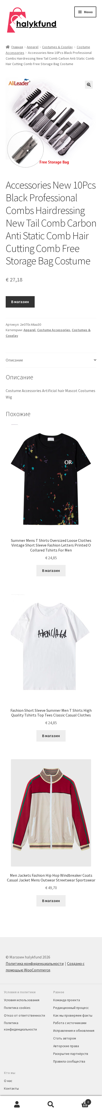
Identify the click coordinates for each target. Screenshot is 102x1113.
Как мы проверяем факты (72, 1015)
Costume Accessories (53, 330)
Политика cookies (17, 1007)
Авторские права (66, 1046)
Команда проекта (66, 1000)
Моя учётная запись (17, 1104)
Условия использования (21, 1000)
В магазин (20, 301)
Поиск (51, 1104)
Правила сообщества (69, 1061)
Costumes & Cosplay (57, 47)
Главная (17, 47)
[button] (89, 85)
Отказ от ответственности (24, 1015)
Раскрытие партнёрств (70, 1053)
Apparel (32, 47)
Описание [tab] (14, 360)
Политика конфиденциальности (35, 963)
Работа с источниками (69, 1023)
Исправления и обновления (73, 1030)
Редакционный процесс (71, 1007)
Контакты (11, 1088)
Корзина (78, 1100)
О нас (8, 1080)
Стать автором (64, 1038)
